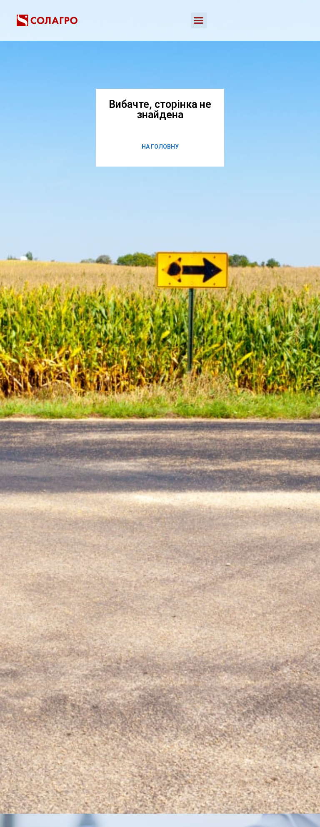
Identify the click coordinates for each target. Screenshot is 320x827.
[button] (199, 20)
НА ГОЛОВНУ (160, 146)
